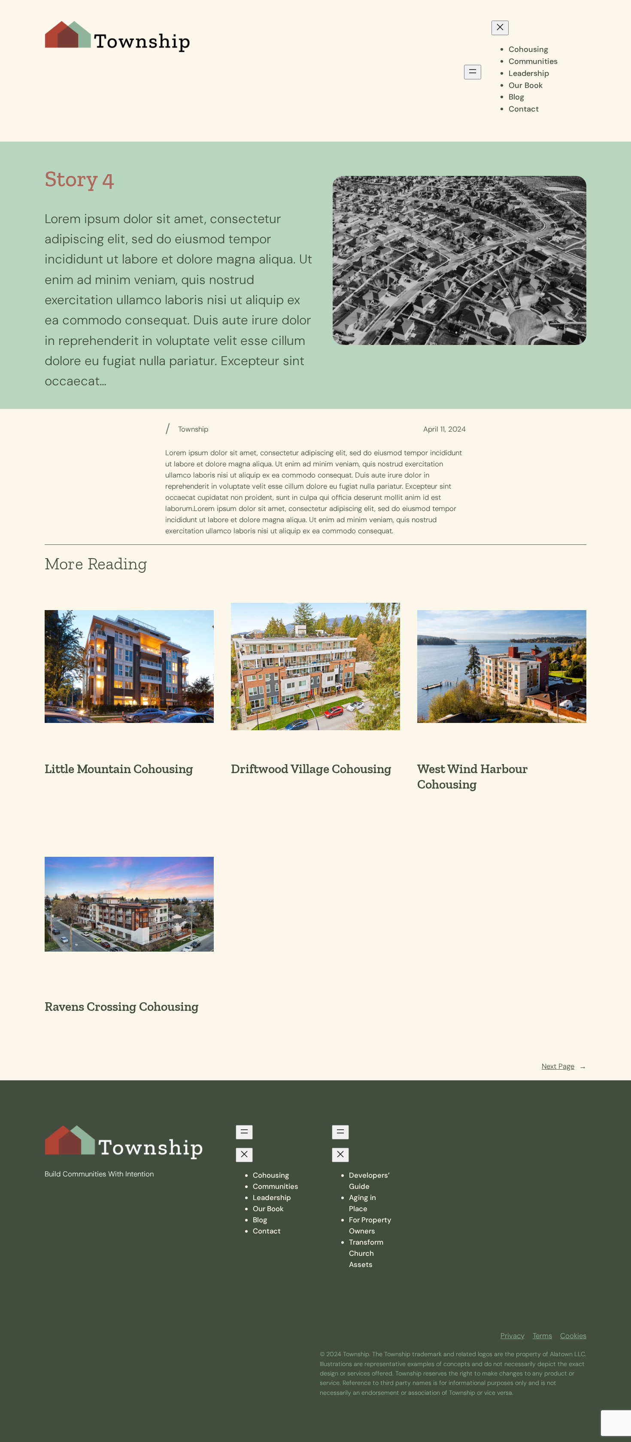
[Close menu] (500, 28)
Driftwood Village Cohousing (311, 769)
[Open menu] (472, 72)
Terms (542, 1335)
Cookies (573, 1335)
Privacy (513, 1335)
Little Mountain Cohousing (119, 769)
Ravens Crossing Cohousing (122, 1006)
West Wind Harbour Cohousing (472, 777)
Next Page (564, 1066)
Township (193, 429)
